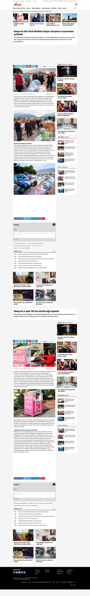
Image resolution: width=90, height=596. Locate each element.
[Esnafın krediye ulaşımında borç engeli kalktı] (45, 277)
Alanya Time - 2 (52, 94)
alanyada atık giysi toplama (19, 505)
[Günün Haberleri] (54, 251)
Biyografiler (47, 571)
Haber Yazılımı (72, 585)
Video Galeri (47, 570)
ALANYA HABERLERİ (21, 11)
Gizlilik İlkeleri (70, 582)
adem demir (39, 245)
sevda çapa (33, 245)
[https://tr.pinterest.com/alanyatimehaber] (24, 572)
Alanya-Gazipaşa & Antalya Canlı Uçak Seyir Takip (42, 582)
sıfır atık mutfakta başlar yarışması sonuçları (22, 245)
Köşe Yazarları (37, 571)
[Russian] (70, 1)
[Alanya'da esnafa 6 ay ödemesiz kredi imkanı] (45, 295)
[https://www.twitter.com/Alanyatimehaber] (19, 572)
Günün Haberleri (70, 570)
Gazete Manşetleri (60, 571)
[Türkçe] (56, 1)
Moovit (29, 582)
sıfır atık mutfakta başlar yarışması (20, 243)
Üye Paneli (34, 1)
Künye (53, 582)
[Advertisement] (34, 55)
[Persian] (75, 1)
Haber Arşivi (69, 571)
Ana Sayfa (15, 11)
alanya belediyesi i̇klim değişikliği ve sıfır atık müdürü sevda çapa (26, 503)
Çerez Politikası (63, 582)
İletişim (57, 582)
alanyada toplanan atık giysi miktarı (31, 505)
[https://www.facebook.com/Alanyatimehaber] (14, 572)
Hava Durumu (59, 570)
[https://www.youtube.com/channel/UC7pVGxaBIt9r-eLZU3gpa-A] (17, 572)
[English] (61, 1)
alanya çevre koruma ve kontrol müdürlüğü (22, 248)
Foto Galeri (37, 570)
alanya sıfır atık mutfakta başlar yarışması (35, 243)
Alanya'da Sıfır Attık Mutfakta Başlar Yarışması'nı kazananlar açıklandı (39, 11)
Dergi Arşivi (59, 573)
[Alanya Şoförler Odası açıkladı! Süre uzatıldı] (23, 295)
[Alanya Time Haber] (19, 4)
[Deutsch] (65, 1)
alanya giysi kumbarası (48, 503)
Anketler (36, 573)
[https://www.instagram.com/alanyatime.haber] (22, 572)
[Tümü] (68, 8)
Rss (75, 582)
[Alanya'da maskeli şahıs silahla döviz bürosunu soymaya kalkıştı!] (23, 277)
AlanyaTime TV (24, 582)
